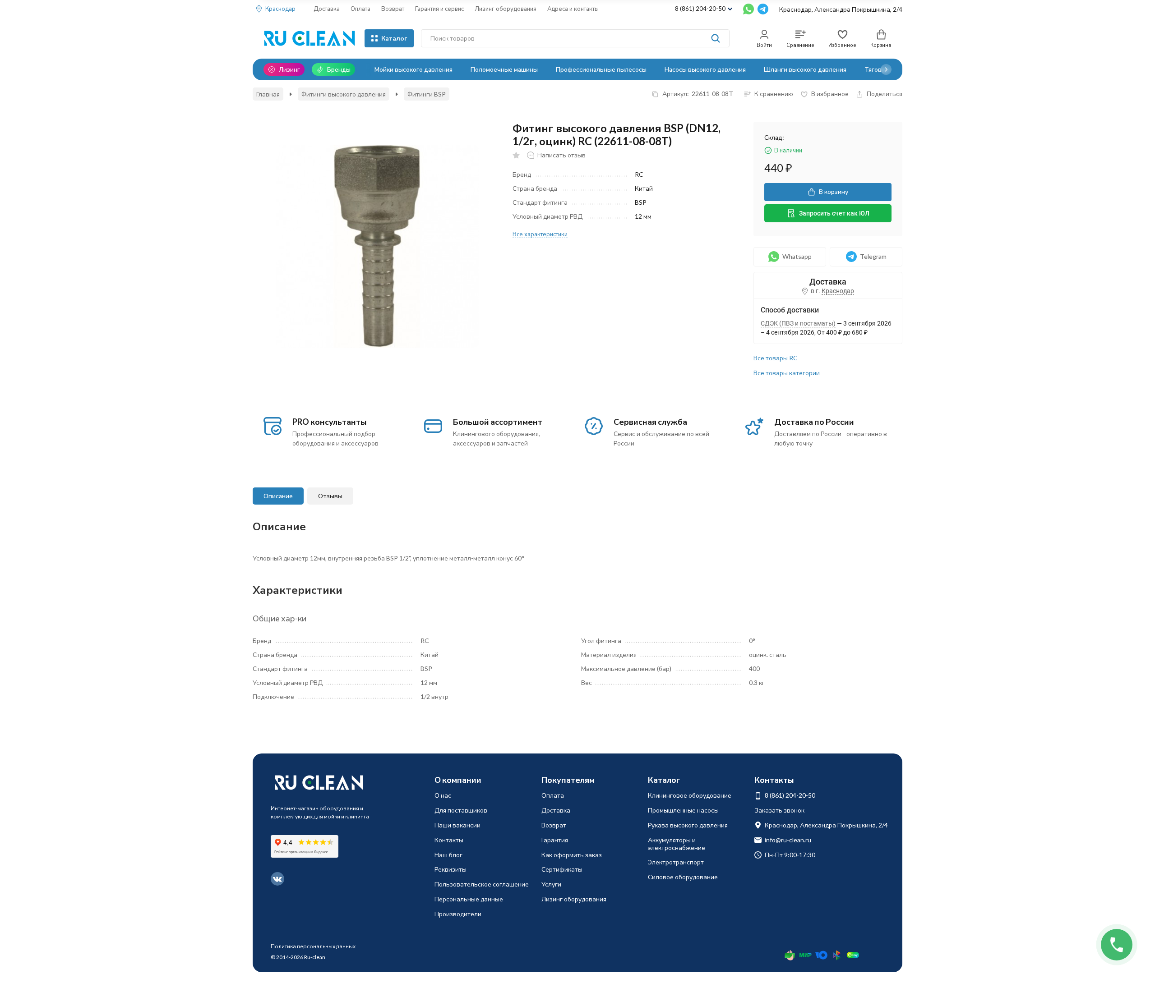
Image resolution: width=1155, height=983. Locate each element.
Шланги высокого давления (805, 69)
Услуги (551, 884)
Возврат (392, 8)
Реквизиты (450, 869)
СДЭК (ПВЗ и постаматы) (798, 323)
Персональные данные (468, 899)
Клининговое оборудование (689, 795)
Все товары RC (775, 358)
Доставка (327, 8)
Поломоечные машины (504, 69)
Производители (457, 914)
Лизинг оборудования (505, 8)
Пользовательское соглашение (481, 884)
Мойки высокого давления (413, 69)
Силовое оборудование (683, 877)
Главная (268, 94)
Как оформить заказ (571, 855)
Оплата (360, 8)
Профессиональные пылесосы (601, 69)
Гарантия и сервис (439, 8)
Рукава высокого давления (688, 825)
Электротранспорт (676, 862)
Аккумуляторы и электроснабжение (676, 843)
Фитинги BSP (426, 94)
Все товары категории (786, 373)
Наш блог (448, 855)
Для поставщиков (460, 810)
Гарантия (554, 840)
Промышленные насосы (683, 810)
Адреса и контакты (573, 8)
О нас (442, 795)
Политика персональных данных (313, 946)
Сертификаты (561, 869)
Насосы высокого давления (705, 69)
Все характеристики (540, 234)
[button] (886, 69)
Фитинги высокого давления (343, 94)
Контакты (448, 840)
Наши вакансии (457, 825)
